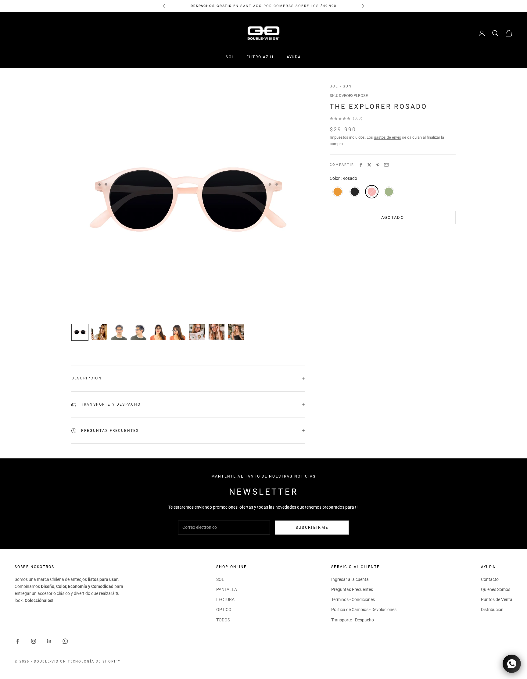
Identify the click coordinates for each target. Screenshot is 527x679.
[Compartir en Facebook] (360, 164)
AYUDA (294, 57)
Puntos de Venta (496, 599)
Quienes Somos (495, 589)
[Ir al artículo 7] (197, 332)
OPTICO (223, 609)
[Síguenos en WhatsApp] (65, 641)
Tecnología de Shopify (94, 661)
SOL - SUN (341, 86)
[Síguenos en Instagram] (33, 641)
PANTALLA (226, 589)
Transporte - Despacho (352, 619)
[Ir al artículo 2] (99, 332)
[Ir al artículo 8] (216, 332)
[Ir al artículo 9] (236, 332)
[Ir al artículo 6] (177, 332)
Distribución (492, 609)
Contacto (490, 579)
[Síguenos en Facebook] (18, 641)
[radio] (337, 191)
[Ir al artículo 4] (138, 332)
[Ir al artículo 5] (158, 332)
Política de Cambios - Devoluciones (363, 609)
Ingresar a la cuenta (350, 579)
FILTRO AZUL (260, 57)
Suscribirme (312, 527)
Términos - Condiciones (353, 599)
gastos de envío (387, 137)
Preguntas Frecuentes (352, 589)
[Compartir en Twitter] (369, 164)
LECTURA (225, 599)
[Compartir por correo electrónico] (386, 164)
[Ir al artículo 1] (79, 332)
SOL (230, 57)
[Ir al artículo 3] (118, 332)
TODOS (223, 619)
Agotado (392, 217)
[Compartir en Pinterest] (377, 164)
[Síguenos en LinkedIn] (49, 641)
